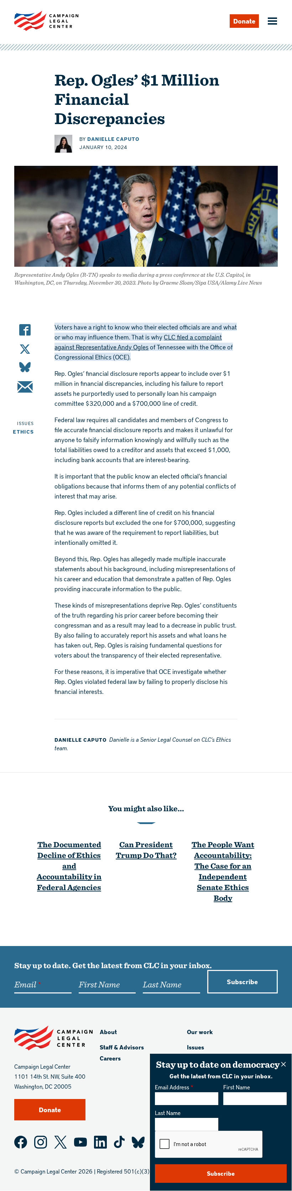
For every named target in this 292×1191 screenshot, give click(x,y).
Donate (244, 20)
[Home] (46, 21)
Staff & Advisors (122, 1047)
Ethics (23, 431)
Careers (110, 1058)
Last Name (168, 1112)
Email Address (172, 1087)
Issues (195, 1047)
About (108, 1032)
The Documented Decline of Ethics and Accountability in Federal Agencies (69, 865)
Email (25, 984)
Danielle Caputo (113, 139)
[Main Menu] (271, 21)
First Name (236, 1087)
